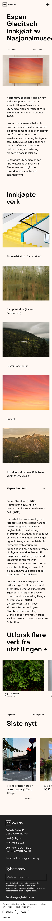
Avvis (23, 912)
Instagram (25, 858)
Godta (9, 912)
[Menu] (47, 4)
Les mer (6, 917)
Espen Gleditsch (26, 488)
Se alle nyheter (38, 715)
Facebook (11, 858)
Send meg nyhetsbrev (20, 897)
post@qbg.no (14, 838)
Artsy (36, 858)
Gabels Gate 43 (15, 830)
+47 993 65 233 (15, 842)
